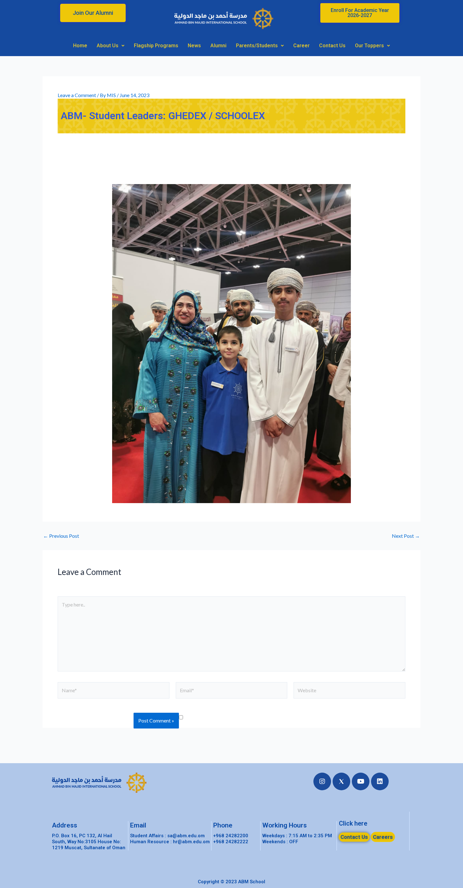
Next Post (406, 535)
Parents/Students (257, 46)
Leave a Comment (77, 95)
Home (80, 46)
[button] (93, 13)
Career (301, 46)
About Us (107, 46)
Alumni (218, 46)
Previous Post (61, 535)
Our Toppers (369, 46)
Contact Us (332, 46)
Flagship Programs (156, 46)
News (194, 46)
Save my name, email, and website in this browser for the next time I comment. (296, 717)
